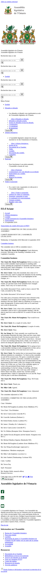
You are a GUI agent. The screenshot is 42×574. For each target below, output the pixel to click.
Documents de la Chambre (13, 554)
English (7, 76)
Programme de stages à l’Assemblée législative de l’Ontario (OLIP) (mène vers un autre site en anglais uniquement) (21, 540)
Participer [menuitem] (8, 159)
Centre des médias (11, 561)
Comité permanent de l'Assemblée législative (19, 219)
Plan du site (4, 525)
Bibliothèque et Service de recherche (16, 556)
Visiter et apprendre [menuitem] (11, 182)
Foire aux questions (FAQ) (13, 559)
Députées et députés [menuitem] (11, 108)
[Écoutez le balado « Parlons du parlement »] (2, 501)
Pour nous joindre (10, 535)
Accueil (7, 213)
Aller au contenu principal (9, 2)
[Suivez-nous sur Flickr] (2, 503)
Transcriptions (9, 220)
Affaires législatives (11, 215)
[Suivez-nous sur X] (2, 495)
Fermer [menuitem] (8, 130)
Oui (26, 476)
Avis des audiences (11, 565)
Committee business (7, 243)
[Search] (2, 63)
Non (31, 476)
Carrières (8, 537)
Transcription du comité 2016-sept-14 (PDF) (15, 226)
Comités (7, 217)
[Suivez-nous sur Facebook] (2, 493)
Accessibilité (9, 544)
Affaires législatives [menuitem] (11, 132)
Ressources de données (12, 563)
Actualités (8, 546)
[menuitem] (19, 119)
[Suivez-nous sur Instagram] (2, 489)
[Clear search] (22, 60)
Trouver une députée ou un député (16, 557)
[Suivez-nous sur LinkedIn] (2, 499)
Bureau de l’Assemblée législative (16, 533)
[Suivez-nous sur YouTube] (2, 507)
